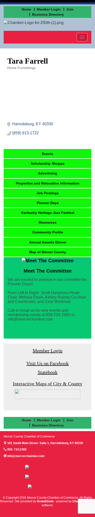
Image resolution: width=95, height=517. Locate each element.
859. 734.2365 (17, 449)
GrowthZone (45, 501)
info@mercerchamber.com (26, 456)
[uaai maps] (47, 394)
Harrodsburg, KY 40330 (45, 443)
